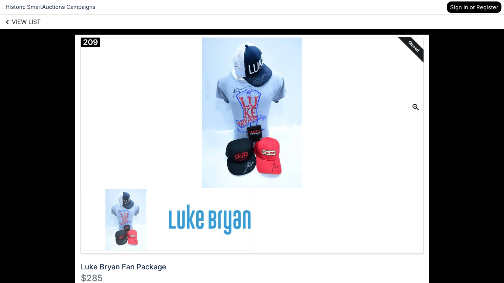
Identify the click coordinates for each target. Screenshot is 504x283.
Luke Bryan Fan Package (123, 266)
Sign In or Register (474, 7)
